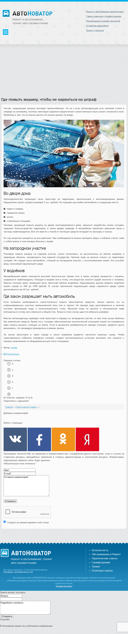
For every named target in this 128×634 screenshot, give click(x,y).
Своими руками (101, 562)
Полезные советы (102, 570)
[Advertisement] (64, 74)
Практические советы (104, 558)
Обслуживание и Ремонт (106, 554)
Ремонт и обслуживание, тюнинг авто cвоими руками (30, 21)
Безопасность (100, 550)
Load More (64, 534)
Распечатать (12, 354)
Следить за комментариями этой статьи (28, 522)
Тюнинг (96, 566)
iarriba (14, 347)
